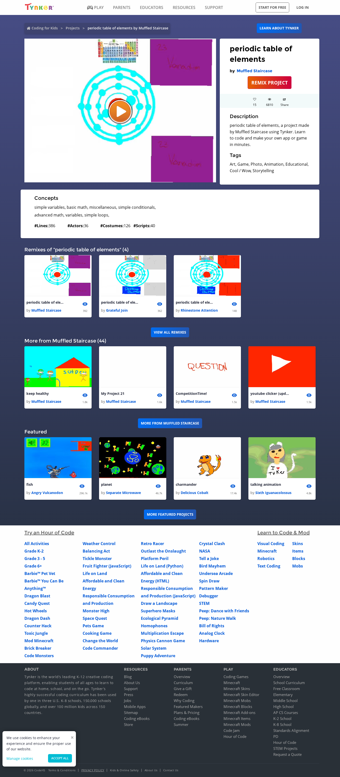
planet (106, 484)
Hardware (209, 640)
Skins (297, 543)
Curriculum (183, 682)
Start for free (272, 7)
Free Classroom (286, 688)
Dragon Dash (37, 618)
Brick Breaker (37, 648)
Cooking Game (97, 633)
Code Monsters (39, 655)
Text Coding (268, 566)
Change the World (100, 640)
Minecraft (267, 551)
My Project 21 (112, 393)
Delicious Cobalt (194, 492)
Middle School (285, 700)
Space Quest (95, 618)
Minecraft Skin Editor (241, 694)
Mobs (297, 566)
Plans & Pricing (186, 712)
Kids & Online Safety (124, 770)
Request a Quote (287, 754)
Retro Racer (152, 543)
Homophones (154, 626)
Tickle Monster (97, 558)
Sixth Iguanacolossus (273, 492)
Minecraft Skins (237, 688)
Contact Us (170, 770)
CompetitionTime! (191, 393)
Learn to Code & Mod (283, 533)
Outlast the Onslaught (163, 551)
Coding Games (236, 676)
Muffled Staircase (254, 71)
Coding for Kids (45, 28)
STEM (204, 603)
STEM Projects (285, 748)
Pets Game (93, 626)
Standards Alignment (291, 730)
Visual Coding (270, 543)
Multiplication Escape (162, 633)
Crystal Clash (212, 543)
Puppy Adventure (158, 655)
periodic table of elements (46, 302)
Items (297, 551)
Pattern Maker (213, 588)
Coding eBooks (137, 718)
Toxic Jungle (36, 633)
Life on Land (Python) (162, 566)
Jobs (127, 700)
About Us (132, 682)
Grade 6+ (33, 566)
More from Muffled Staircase (170, 423)
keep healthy (37, 393)
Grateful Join (117, 310)
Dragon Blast (37, 596)
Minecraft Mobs (237, 700)
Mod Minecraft (39, 640)
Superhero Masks (158, 611)
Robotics (266, 558)
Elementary (283, 694)
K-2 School (282, 718)
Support (131, 688)
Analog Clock (212, 633)
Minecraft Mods (237, 724)
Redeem (181, 694)
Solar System (154, 648)
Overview (182, 676)
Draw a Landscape (159, 603)
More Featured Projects (170, 514)
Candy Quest (37, 603)
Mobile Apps (135, 706)
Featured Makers (188, 706)
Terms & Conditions (62, 770)
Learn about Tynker (279, 28)
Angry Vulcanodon (47, 492)
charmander (186, 484)
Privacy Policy (92, 770)
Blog (128, 676)
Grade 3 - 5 (34, 558)
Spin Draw (209, 581)
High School (283, 706)
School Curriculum (289, 682)
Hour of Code (235, 736)
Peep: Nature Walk (217, 618)
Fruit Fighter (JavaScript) (107, 566)
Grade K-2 (34, 551)
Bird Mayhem (212, 566)
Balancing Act (96, 551)
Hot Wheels (35, 611)
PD (275, 736)
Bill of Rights (211, 626)
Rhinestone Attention (199, 310)
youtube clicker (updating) (270, 393)
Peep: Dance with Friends (224, 611)
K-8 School (282, 724)
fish (29, 484)
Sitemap (131, 712)
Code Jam (232, 730)
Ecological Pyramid (159, 618)
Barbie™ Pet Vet (39, 573)
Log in (302, 7)
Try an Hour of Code (49, 533)
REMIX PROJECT (269, 82)
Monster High (96, 611)
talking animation (265, 484)
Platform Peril (155, 558)
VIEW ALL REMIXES (170, 332)
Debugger (208, 596)
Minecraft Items (237, 718)
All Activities (36, 543)
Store (128, 724)
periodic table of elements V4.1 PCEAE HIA (196, 302)
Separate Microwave (123, 492)
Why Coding (184, 700)
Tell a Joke (209, 558)
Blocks (298, 558)
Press (128, 694)
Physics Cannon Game (163, 640)
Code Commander (100, 648)
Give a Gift (183, 688)
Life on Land (95, 573)
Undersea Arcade (216, 573)
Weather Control (99, 543)
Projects (73, 28)
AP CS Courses (285, 712)
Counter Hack (38, 626)
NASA (204, 551)
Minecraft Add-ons (239, 712)
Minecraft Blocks (238, 706)
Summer (181, 724)
